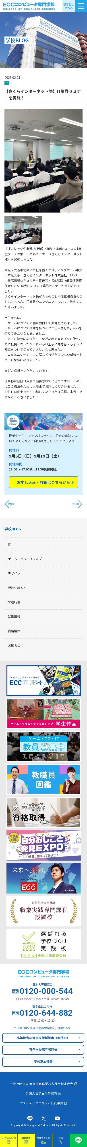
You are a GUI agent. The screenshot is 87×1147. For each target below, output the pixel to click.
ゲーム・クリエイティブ (25, 559)
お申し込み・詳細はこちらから (43, 482)
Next (75, 503)
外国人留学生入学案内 (41, 1093)
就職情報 (14, 616)
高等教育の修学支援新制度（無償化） (43, 1038)
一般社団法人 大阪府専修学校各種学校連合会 (41, 1084)
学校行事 (14, 602)
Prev (11, 503)
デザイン (14, 573)
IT (9, 544)
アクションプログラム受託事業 (41, 1103)
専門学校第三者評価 (43, 1049)
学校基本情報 (43, 1061)
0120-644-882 (46, 1013)
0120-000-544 (46, 991)
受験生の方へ (17, 588)
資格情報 (14, 631)
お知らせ (14, 645)
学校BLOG (12, 528)
